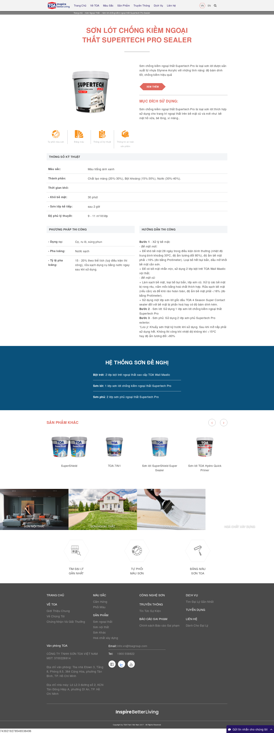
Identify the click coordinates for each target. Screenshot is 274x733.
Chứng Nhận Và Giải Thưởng (66, 621)
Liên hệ (191, 619)
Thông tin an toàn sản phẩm (125, 144)
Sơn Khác (99, 632)
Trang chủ (78, 12)
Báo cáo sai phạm (153, 619)
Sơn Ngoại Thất (92, 12)
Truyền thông (151, 604)
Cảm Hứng (100, 601)
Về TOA (52, 604)
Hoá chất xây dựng (105, 638)
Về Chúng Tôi (56, 616)
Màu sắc (99, 595)
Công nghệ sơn (152, 595)
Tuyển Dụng (195, 610)
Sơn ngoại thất (102, 621)
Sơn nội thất (101, 627)
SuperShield (69, 465)
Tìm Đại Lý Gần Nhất (200, 601)
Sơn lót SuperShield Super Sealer (159, 467)
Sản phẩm (100, 615)
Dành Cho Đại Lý (197, 625)
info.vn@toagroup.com (132, 646)
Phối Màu (99, 607)
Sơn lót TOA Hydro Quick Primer (204, 467)
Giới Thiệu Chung (58, 611)
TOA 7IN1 (114, 465)
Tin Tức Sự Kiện (150, 611)
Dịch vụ (192, 595)
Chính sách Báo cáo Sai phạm (159, 625)
